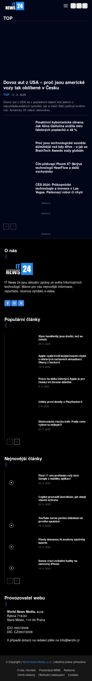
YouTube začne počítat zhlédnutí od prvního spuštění (60, 519)
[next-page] (17, 442)
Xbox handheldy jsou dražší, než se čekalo (60, 337)
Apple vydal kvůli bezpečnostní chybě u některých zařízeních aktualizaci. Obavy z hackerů (62, 359)
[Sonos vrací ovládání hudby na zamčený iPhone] (21, 564)
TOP (6, 94)
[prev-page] (6, 226)
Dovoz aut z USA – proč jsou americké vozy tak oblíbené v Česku (44, 85)
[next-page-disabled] (13, 226)
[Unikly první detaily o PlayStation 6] (21, 403)
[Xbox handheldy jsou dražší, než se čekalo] (21, 339)
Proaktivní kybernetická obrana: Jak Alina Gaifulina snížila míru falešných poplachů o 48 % (60, 126)
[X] (85, 5)
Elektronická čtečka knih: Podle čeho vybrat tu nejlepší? (62, 423)
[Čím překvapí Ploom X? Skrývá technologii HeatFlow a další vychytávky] (18, 168)
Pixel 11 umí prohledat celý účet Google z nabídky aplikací (58, 477)
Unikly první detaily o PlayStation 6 (60, 402)
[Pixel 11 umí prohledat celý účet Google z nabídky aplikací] (21, 478)
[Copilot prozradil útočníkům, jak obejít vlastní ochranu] (21, 500)
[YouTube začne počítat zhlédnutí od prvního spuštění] (21, 521)
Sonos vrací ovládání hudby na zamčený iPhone (57, 562)
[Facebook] (73, 5)
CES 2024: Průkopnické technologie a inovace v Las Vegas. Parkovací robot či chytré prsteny (60, 190)
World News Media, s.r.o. (37, 662)
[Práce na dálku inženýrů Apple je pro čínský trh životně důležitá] (21, 382)
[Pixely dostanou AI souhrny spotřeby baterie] (21, 542)
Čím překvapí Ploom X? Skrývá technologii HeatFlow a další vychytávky (59, 168)
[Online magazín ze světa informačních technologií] (14, 6)
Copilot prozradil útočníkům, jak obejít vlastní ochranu (62, 498)
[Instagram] (79, 5)
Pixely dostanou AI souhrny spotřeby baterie (61, 540)
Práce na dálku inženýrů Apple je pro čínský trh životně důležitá (61, 380)
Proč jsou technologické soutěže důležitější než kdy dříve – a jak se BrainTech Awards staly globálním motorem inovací (62, 148)
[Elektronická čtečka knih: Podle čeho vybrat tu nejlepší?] (21, 425)
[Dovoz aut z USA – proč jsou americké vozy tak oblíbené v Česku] (46, 51)
